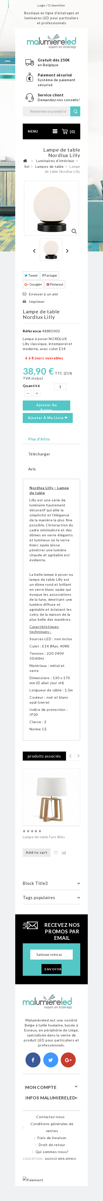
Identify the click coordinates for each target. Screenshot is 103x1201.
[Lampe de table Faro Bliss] (51, 797)
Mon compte (41, 1087)
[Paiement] (33, 1179)
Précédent (35, 250)
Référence (32, 331)
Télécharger (39, 454)
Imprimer (36, 301)
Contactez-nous (50, 1117)
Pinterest (56, 284)
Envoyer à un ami (43, 294)
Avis (32, 469)
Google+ (35, 284)
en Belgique (48, 65)
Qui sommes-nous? (52, 1152)
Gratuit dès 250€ (54, 60)
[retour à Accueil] (25, 161)
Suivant (68, 250)
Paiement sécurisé (55, 75)
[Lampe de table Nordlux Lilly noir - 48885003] (51, 249)
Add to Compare (61, 852)
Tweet (33, 275)
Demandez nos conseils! (59, 100)
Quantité (31, 386)
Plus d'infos (39, 439)
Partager (50, 275)
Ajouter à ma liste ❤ (48, 417)
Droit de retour (52, 1145)
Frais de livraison (52, 1138)
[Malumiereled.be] (51, 41)
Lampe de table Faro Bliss (44, 837)
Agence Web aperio (60, 1158)
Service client (51, 95)
